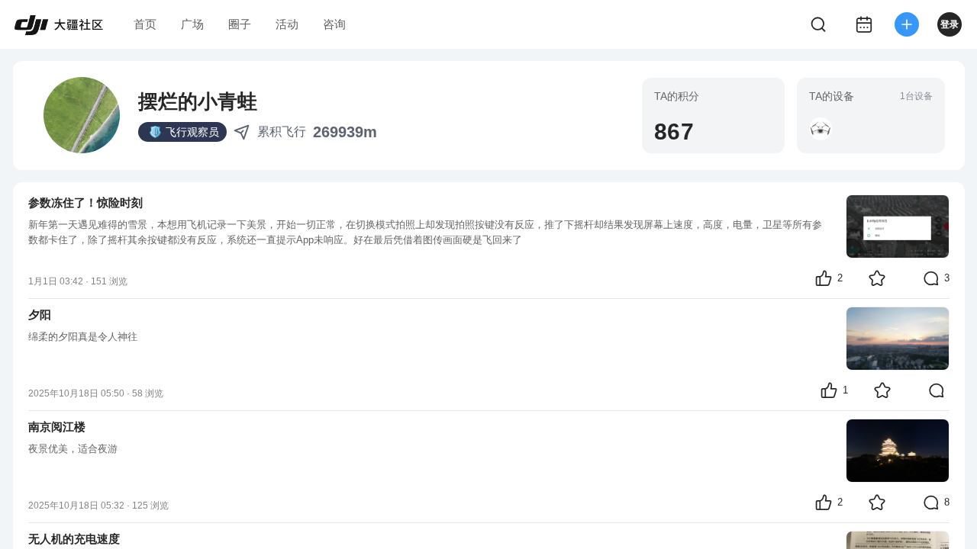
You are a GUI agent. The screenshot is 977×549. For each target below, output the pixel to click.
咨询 (334, 24)
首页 (145, 24)
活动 (287, 24)
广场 (192, 24)
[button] (820, 128)
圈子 (239, 24)
